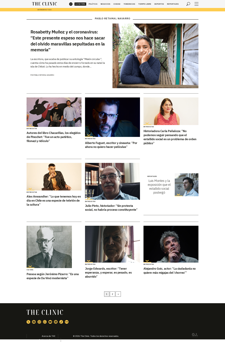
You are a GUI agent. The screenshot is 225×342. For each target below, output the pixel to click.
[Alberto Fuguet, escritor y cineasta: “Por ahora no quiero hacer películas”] (112, 117)
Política (93, 4)
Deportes (159, 4)
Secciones (196, 4)
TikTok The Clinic (61, 322)
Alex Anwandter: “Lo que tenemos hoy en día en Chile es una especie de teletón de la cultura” (54, 200)
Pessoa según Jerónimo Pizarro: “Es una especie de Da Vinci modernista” (53, 276)
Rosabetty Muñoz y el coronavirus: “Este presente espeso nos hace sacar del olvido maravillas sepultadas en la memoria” (67, 41)
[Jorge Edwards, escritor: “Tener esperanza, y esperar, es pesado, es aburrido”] (112, 244)
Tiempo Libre (144, 4)
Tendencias (129, 4)
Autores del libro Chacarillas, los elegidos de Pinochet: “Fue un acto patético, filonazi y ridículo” (53, 137)
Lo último (80, 4)
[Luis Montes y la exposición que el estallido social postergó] (186, 184)
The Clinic (71, 4)
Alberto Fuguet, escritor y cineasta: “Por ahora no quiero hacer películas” (111, 145)
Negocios (105, 4)
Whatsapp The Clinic (45, 322)
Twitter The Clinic (28, 322)
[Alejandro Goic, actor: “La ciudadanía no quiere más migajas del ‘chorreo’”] (170, 244)
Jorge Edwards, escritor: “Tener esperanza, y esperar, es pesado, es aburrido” (108, 273)
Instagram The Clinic (39, 322)
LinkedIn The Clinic (56, 322)
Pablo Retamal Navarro (44, 75)
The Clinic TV (50, 322)
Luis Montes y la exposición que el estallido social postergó (159, 187)
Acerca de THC (48, 336)
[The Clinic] (44, 4)
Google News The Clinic (66, 322)
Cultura (30, 270)
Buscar (188, 4)
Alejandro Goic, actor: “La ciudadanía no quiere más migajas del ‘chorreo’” (169, 270)
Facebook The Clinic (34, 322)
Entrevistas (32, 128)
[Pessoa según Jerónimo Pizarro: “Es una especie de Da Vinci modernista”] (54, 247)
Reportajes (173, 4)
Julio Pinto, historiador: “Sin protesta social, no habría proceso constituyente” (111, 208)
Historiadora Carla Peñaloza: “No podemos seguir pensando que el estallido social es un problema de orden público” (169, 137)
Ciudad (116, 4)
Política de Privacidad (48, 340)
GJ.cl (195, 335)
